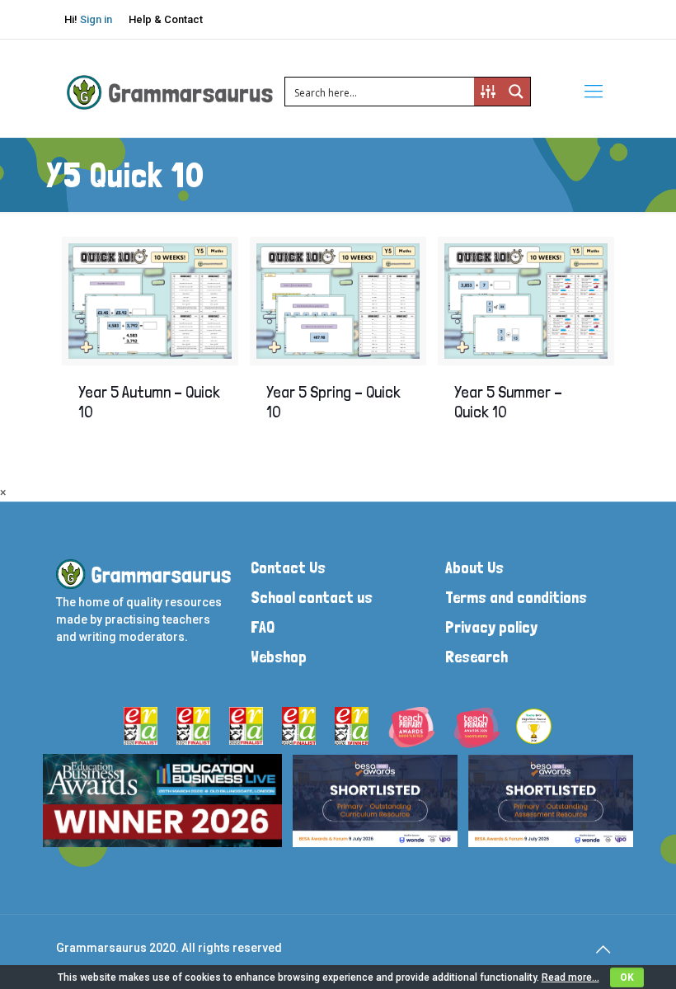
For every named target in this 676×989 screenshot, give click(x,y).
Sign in (96, 19)
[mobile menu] (594, 92)
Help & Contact (166, 19)
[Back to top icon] (602, 949)
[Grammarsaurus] (170, 91)
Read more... (570, 977)
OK (627, 977)
